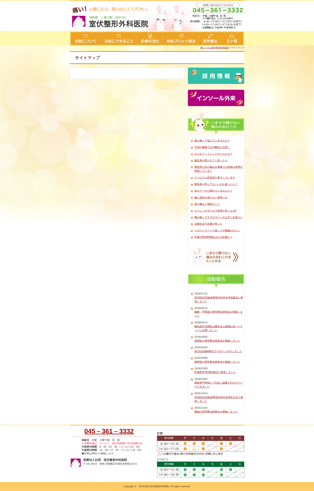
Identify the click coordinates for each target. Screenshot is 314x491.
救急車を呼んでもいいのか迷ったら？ (216, 184)
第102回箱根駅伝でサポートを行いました (218, 351)
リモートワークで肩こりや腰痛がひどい (217, 230)
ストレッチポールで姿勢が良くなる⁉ (215, 210)
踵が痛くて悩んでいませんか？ (212, 140)
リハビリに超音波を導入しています (214, 177)
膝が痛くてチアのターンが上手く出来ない (218, 217)
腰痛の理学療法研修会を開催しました (216, 411)
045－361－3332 (109, 431)
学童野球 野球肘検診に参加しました (215, 372)
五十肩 (233, 38)
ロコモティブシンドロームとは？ (213, 153)
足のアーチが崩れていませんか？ (213, 190)
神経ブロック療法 (180, 38)
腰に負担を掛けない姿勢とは (211, 197)
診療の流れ (149, 38)
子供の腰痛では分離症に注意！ (212, 147)
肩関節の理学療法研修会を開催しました (217, 340)
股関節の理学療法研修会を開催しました (217, 361)
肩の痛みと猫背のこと (207, 204)
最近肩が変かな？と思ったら (211, 160)
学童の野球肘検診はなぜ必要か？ (213, 237)
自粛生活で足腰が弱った (208, 223)
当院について (85, 38)
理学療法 (210, 38)
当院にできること (119, 38)
